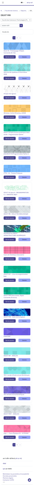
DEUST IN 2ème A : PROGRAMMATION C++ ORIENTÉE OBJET (16, 193)
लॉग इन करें (30, 3)
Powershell (8, 336)
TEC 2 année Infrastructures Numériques (16, 375)
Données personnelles (10, 476)
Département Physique (24, 11)
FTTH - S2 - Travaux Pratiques (13, 173)
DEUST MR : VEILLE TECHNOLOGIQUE (16, 214)
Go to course (10, 57)
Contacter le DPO (8, 480)
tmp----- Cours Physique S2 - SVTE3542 (16, 433)
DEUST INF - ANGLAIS (11, 356)
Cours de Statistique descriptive (14, 255)
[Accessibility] (29, 480)
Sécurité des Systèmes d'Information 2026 (15, 73)
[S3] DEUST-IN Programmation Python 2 (16, 154)
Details (24, 57)
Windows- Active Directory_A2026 (15, 113)
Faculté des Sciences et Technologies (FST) (12, 11)
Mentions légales (8, 478)
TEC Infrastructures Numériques (14, 394)
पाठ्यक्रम (2, 11)
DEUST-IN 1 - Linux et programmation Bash (16, 275)
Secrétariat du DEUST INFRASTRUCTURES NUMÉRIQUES (15, 234)
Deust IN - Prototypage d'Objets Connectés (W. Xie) (14, 52)
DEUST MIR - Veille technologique (14, 317)
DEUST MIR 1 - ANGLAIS (11, 414)
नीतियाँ (4, 463)
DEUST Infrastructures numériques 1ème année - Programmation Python (16, 133)
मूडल (4, 469)
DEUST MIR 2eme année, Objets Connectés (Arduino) (14, 296)
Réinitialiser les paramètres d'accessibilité (16, 474)
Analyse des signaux (10, 94)
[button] (22, 2)
